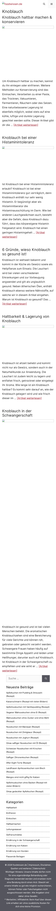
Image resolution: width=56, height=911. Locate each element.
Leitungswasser (13, 829)
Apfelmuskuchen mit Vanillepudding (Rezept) (27, 707)
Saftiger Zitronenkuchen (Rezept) (22, 757)
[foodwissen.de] (12, 4)
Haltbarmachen (13, 824)
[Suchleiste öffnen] (44, 4)
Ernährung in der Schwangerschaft (23, 840)
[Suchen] (46, 678)
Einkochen (11, 818)
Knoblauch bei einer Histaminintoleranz (19, 139)
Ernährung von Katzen (17, 845)
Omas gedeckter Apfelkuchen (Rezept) (24, 791)
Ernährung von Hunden (17, 851)
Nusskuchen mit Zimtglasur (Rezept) (23, 732)
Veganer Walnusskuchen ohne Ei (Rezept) (26, 712)
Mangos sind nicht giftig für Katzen (23, 777)
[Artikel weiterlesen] (25, 125)
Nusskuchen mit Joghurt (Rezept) (22, 737)
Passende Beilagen (15, 856)
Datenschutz (39, 868)
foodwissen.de (20, 865)
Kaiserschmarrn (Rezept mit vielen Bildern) (27, 701)
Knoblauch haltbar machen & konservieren (27, 19)
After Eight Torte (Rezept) (18, 762)
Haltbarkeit (11, 807)
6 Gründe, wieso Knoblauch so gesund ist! (26, 251)
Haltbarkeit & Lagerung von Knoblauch (25, 318)
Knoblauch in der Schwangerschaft (17, 413)
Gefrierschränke (14, 834)
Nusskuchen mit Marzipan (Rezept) (23, 727)
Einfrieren (11, 813)
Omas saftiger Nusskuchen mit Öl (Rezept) (26, 743)
